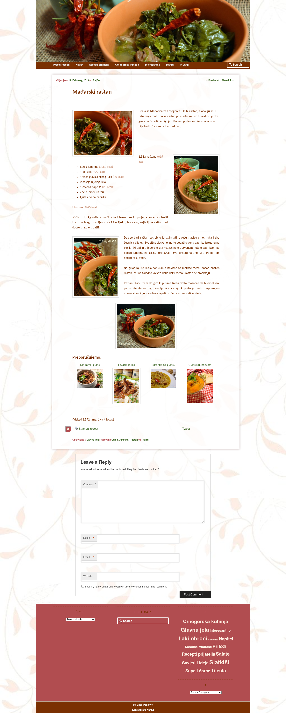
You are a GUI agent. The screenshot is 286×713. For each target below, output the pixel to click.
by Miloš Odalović (143, 704)
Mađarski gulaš (90, 365)
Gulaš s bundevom (200, 365)
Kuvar (79, 64)
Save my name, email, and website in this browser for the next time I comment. (126, 586)
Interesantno (152, 64)
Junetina (124, 439)
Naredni (228, 80)
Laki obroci (192, 638)
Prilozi (219, 646)
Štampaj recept (88, 428)
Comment (89, 484)
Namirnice (213, 639)
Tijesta (218, 670)
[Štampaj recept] (76, 428)
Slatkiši (219, 662)
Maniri (170, 64)
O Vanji (184, 64)
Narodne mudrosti (198, 647)
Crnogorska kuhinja (127, 64)
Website (87, 576)
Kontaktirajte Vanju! (143, 709)
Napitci (226, 639)
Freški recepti (61, 64)
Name (89, 538)
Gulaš (114, 439)
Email (89, 557)
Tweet (186, 428)
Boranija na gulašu (163, 365)
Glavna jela (93, 439)
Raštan (134, 439)
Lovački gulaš (126, 365)
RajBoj (96, 80)
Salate (223, 653)
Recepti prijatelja (99, 64)
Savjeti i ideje (195, 663)
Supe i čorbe (197, 670)
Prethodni (212, 80)
